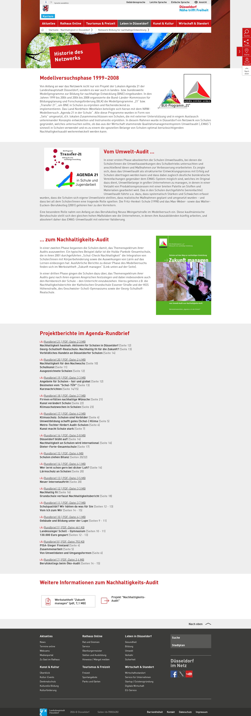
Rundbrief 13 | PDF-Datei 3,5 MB (65, 478)
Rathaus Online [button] (70, 23)
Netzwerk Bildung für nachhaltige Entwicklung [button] (122, 29)
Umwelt (129, 650)
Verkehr (129, 655)
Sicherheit (130, 659)
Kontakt (171, 711)
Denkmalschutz (48, 681)
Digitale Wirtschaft (134, 685)
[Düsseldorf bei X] (181, 674)
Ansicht (203, 2)
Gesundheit (131, 641)
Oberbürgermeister (92, 650)
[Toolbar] (239, 51)
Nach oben (195, 624)
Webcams (45, 650)
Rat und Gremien (90, 641)
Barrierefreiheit (155, 711)
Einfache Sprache (180, 2)
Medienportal (46, 655)
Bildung (129, 646)
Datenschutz (185, 711)
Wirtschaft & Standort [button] (194, 23)
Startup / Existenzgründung (139, 681)
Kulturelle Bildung (49, 685)
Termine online (47, 646)
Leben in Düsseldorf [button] (134, 23)
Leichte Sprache (158, 2)
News (43, 641)
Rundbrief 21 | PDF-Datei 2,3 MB (65, 341)
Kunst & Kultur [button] (163, 23)
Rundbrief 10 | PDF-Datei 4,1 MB (65, 517)
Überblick (45, 672)
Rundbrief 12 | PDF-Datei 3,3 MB (65, 488)
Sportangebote (89, 677)
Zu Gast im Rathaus (50, 659)
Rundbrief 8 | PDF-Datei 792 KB (64, 541)
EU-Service (131, 690)
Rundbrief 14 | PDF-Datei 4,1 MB (65, 464)
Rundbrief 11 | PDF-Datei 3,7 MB (65, 502)
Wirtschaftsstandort (135, 672)
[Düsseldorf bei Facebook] (174, 674)
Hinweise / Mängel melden (96, 659)
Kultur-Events (47, 677)
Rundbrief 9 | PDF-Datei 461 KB (64, 527)
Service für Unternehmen (138, 677)
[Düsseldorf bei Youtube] (189, 674)
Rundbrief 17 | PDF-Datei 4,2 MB (65, 413)
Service (86, 646)
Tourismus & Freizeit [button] (100, 23)
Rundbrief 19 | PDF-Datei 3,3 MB (65, 377)
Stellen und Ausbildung (94, 655)
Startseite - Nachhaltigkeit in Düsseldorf (69, 29)
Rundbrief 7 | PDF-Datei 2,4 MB (64, 559)
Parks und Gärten (91, 681)
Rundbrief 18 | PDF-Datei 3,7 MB (65, 395)
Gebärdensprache (135, 2)
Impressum (202, 711)
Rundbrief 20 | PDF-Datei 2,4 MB (65, 359)
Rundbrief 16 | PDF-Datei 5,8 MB (65, 435)
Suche (176, 637)
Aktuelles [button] (48, 23)
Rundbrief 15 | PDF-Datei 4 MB (63, 453)
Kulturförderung (48, 690)
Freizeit (86, 672)
